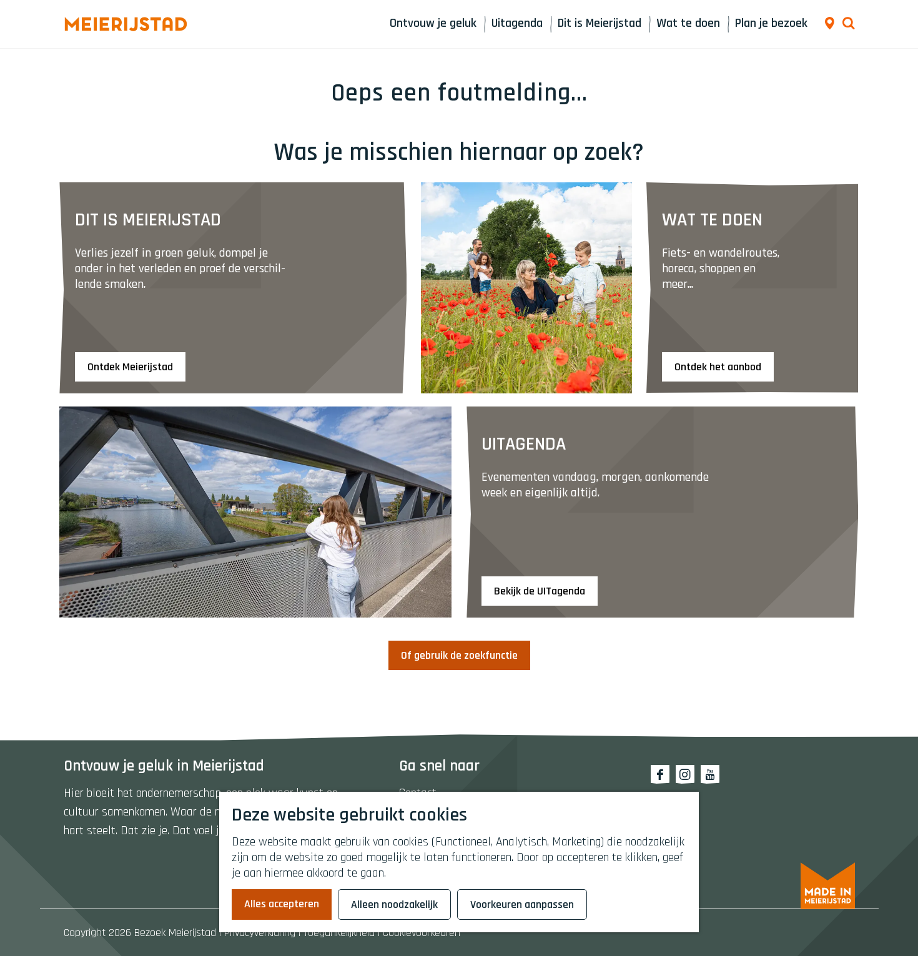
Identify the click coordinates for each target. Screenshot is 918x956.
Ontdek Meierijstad (130, 367)
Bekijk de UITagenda (539, 591)
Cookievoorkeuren (421, 932)
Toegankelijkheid (339, 932)
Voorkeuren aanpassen (522, 904)
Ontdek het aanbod (717, 367)
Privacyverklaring (259, 932)
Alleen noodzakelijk (394, 904)
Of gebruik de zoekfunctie (459, 655)
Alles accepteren (281, 904)
